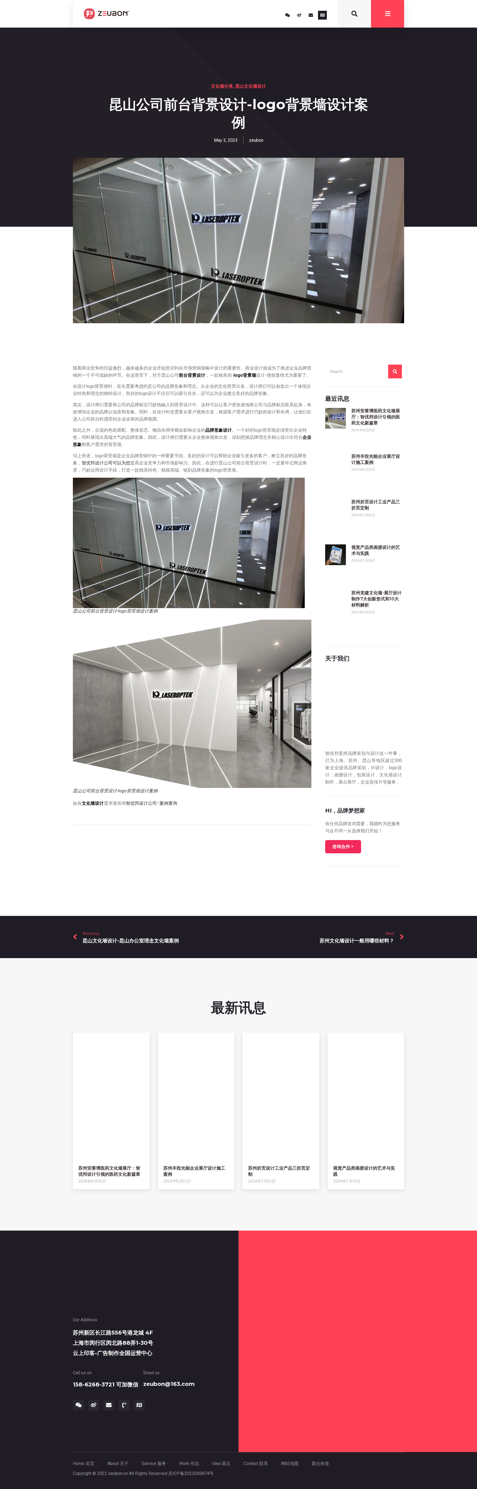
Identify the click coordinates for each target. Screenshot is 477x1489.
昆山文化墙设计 (250, 86)
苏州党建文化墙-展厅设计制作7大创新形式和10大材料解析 (376, 599)
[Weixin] (287, 15)
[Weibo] (299, 15)
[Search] (395, 371)
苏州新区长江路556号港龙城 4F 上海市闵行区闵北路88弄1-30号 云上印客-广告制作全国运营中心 (113, 1342)
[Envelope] (310, 15)
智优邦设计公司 (141, 803)
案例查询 (168, 803)
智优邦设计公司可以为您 (106, 463)
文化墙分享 (222, 86)
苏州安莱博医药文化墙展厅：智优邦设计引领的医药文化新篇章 (375, 417)
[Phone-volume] (123, 1405)
